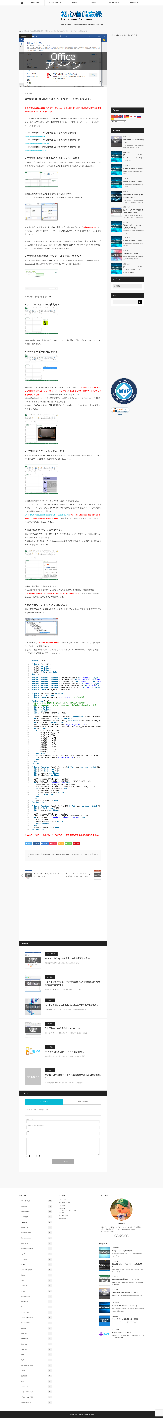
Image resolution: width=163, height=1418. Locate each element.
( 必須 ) (30, 1119)
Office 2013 (65, 854)
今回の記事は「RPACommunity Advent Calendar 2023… (133, 271)
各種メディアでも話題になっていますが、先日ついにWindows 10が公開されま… (128, 1310)
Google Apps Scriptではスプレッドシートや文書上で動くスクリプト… (127, 1255)
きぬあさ (37, 854)
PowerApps (35, 1243)
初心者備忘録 (79, 1414)
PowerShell (36, 1227)
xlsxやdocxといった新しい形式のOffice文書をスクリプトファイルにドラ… (127, 1270)
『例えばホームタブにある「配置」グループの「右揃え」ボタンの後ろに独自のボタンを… (133, 218)
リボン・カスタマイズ (54, 3)
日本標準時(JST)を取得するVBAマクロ (62, 1028)
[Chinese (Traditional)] (116, 116)
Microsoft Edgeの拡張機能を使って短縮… (125, 1319)
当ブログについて (114, 3)
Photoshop (35, 1339)
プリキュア (35, 1386)
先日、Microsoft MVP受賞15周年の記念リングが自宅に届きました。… (133, 146)
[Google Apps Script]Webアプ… (123, 1251)
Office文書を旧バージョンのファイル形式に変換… (127, 1265)
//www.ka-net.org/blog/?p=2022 (37, 143)
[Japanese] (131, 116)
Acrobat (36, 1328)
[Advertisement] (63, 912)
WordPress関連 (35, 1402)
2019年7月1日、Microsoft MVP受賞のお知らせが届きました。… (127, 1296)
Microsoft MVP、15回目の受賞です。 (133, 141)
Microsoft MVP (35, 1323)
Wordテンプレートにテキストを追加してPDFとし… (133, 226)
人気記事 (36, 1259)
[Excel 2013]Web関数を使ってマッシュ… (125, 1279)
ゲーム (36, 1264)
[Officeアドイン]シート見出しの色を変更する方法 (67, 958)
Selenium (36, 1349)
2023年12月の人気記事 (130, 253)
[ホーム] (22, 3)
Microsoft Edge (36, 1296)
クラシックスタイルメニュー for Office (67, 1211)
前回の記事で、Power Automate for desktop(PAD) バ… (133, 232)
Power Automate (36, 1238)
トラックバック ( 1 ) (82, 1101)
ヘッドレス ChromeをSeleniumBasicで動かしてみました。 (72, 1005)
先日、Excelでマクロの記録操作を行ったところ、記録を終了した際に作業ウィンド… (133, 202)
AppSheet (35, 1254)
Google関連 (36, 1301)
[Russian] (139, 116)
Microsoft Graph (36, 1232)
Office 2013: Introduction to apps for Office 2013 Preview (47, 515)
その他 (36, 1370)
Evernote (35, 1344)
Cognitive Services (35, 1365)
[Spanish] (112, 119)
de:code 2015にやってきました (122, 1332)
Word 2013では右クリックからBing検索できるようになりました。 (73, 1076)
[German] (128, 116)
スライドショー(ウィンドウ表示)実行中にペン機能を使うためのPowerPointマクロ (72, 983)
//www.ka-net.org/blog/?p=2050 (37, 150)
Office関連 (74, 3)
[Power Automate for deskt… (133, 155)
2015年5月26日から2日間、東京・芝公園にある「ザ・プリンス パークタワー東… (128, 1336)
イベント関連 (36, 1312)
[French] (124, 116)
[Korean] (135, 116)
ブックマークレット (36, 1317)
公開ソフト (94, 3)
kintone (35, 1307)
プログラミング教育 (35, 1397)
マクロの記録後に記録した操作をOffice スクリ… (133, 196)
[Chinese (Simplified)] (112, 116)
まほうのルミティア (36, 1392)
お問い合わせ (134, 3)
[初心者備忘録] (81, 21)
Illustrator (35, 1333)
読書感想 (36, 1376)
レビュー (36, 1291)
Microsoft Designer (35, 1248)
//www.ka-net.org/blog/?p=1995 (37, 136)
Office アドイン (34, 3)
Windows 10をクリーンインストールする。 (126, 1306)
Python (35, 1360)
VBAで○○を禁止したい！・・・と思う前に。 (65, 1052)
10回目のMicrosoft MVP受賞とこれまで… (125, 1292)
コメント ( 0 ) (44, 1101)
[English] (120, 116)
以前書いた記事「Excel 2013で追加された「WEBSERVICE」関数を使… (127, 1283)
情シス (35, 1275)
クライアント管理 (36, 1270)
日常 (35, 1280)
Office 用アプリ (78, 854)
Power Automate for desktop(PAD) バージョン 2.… (133, 159)
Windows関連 (36, 1211)
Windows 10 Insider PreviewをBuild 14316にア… (125, 1322)
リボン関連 (36, 1217)
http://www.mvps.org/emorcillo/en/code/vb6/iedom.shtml (62, 705)
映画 (35, 1381)
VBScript (36, 1222)
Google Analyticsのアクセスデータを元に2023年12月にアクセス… (133, 258)
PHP (35, 1354)
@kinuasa (121, 1224)
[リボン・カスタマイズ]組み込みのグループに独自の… (133, 211)
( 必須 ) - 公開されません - (36, 1125)
